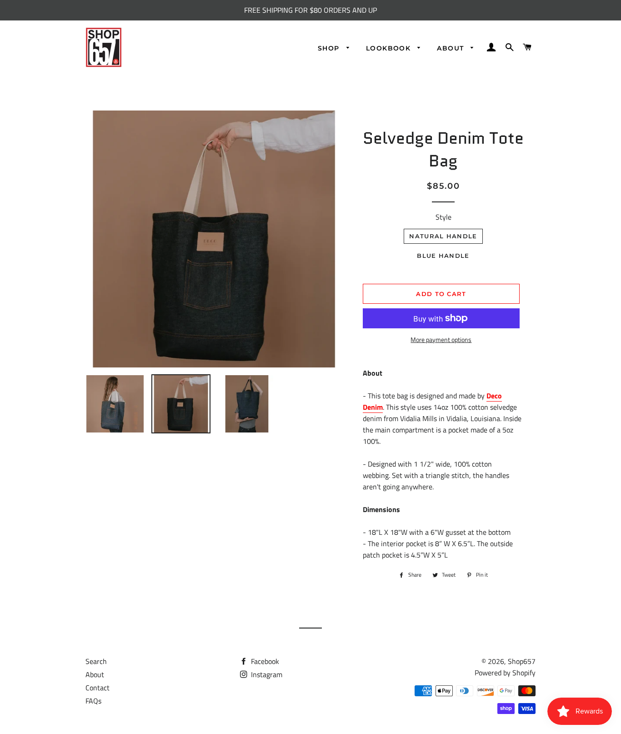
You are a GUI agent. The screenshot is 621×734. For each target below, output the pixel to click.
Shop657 (522, 661)
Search (96, 661)
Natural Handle (443, 236)
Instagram (265, 674)
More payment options (441, 339)
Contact (97, 687)
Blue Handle (443, 255)
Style (443, 216)
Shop (330, 48)
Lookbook (389, 48)
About (451, 48)
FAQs (93, 700)
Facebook (264, 661)
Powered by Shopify (505, 672)
